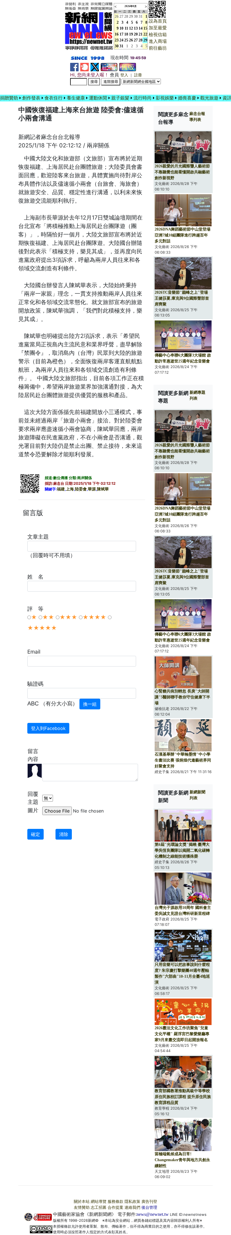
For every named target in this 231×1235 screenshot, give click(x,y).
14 (141, 28)
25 (126, 40)
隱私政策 (132, 1201)
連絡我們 (132, 1207)
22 (145, 34)
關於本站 (82, 1201)
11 (126, 28)
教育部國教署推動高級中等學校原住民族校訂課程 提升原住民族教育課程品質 (183, 1097)
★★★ (68, 617)
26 (131, 40)
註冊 (138, 75)
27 (121, 16)
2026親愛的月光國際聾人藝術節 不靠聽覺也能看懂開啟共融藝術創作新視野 (182, 172)
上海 (70, 489)
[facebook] (74, 67)
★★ (48, 617)
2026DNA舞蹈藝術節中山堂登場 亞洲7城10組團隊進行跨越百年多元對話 (182, 235)
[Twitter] (94, 67)
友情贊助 (82, 1207)
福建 (61, 489)
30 (136, 16)
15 (145, 28)
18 (126, 34)
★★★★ (94, 617)
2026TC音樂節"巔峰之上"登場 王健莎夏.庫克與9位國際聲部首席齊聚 (182, 298)
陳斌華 (103, 489)
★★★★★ (42, 628)
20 (136, 34)
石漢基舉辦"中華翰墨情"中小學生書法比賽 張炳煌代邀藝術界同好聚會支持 (183, 760)
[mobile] (109, 67)
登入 (124, 75)
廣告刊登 (149, 1201)
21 (141, 34)
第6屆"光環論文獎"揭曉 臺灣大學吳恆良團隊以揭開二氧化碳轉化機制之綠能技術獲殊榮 (182, 850)
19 (131, 34)
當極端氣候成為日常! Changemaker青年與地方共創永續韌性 (182, 1160)
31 (141, 16)
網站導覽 (98, 1201)
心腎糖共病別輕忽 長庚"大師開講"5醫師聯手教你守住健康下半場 (182, 697)
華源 (92, 489)
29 (131, 16)
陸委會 (81, 489)
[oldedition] (127, 67)
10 (121, 28)
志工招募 (98, 1207)
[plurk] (84, 67)
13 (136, 28)
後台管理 (149, 1207)
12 (131, 28)
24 (121, 40)
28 (126, 16)
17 (121, 34)
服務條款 (115, 1201)
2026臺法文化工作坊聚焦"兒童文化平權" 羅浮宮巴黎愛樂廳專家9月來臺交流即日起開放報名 (182, 1034)
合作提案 (115, 1207)
